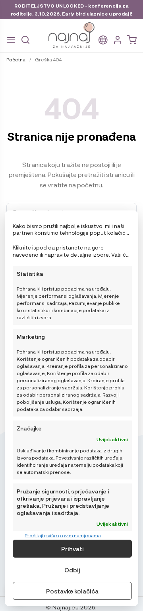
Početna (15, 59)
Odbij (72, 570)
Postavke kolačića (72, 591)
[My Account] (117, 40)
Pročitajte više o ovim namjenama (63, 535)
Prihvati (72, 549)
